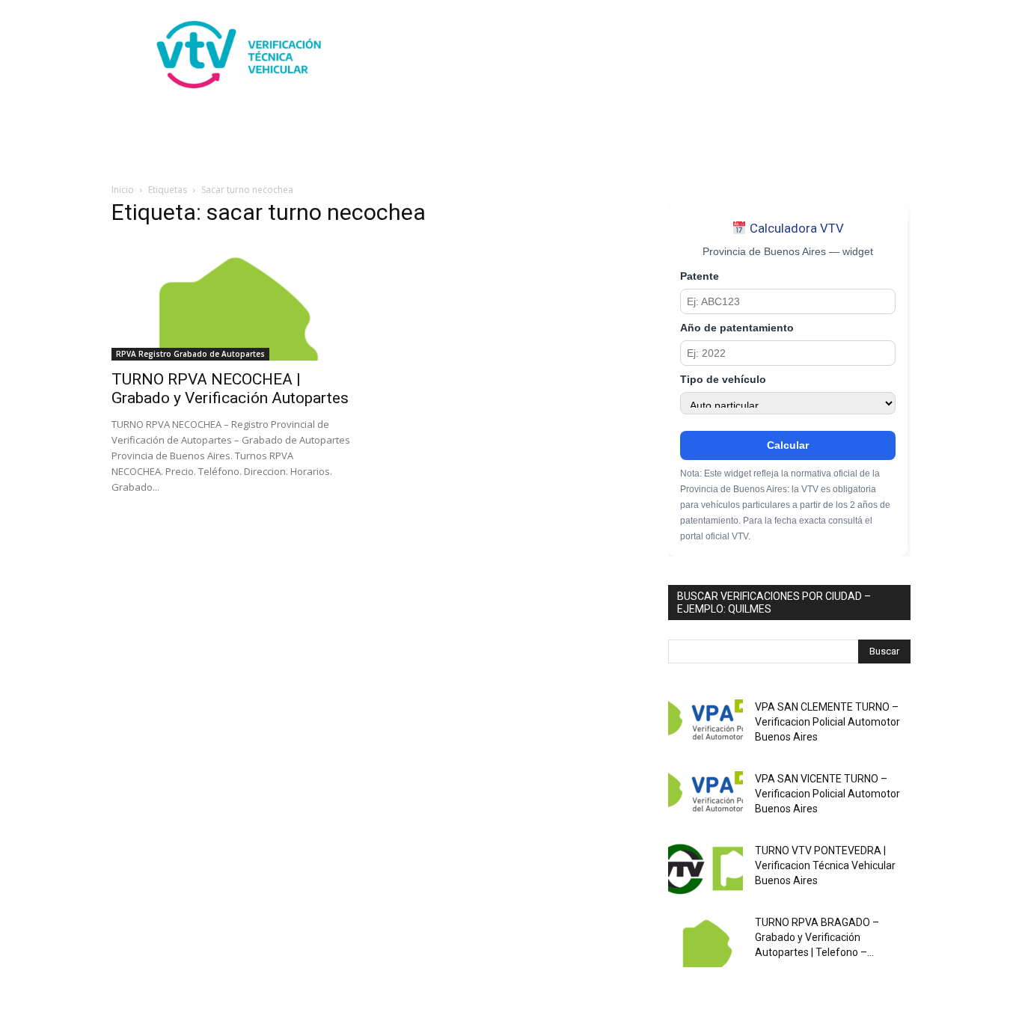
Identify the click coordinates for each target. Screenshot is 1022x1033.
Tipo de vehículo (723, 379)
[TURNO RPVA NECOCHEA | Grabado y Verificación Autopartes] (232, 301)
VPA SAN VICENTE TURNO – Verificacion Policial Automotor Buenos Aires (827, 794)
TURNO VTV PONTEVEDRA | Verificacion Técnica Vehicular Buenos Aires (825, 865)
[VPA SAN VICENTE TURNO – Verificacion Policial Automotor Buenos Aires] (705, 797)
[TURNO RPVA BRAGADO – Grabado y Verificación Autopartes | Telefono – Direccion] (705, 941)
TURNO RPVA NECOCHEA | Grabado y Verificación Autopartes (230, 388)
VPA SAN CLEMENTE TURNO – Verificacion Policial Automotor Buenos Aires (827, 722)
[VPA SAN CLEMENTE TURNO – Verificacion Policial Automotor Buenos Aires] (705, 725)
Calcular (788, 445)
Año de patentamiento (737, 328)
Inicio (122, 189)
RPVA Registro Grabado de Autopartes (190, 354)
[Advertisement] (638, 54)
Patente (699, 276)
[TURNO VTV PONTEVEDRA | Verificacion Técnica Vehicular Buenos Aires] (705, 869)
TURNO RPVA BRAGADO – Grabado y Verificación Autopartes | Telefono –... (817, 937)
